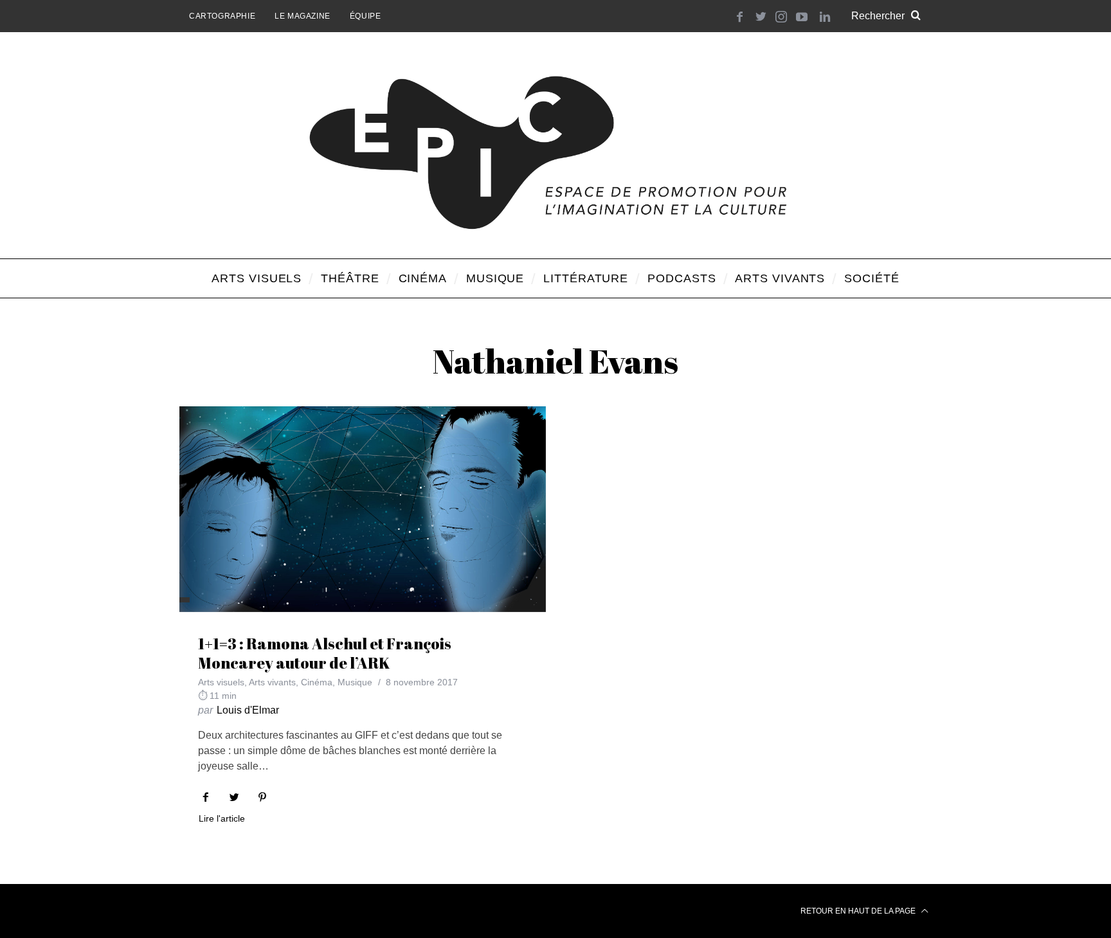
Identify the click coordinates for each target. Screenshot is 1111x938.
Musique (355, 682)
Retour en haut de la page (858, 910)
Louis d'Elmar (248, 710)
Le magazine (302, 16)
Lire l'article (222, 819)
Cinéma (316, 682)
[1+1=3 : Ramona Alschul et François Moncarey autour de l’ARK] (362, 509)
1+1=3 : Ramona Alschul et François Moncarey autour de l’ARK (324, 653)
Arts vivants (272, 682)
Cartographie (222, 16)
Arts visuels (221, 682)
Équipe (365, 16)
